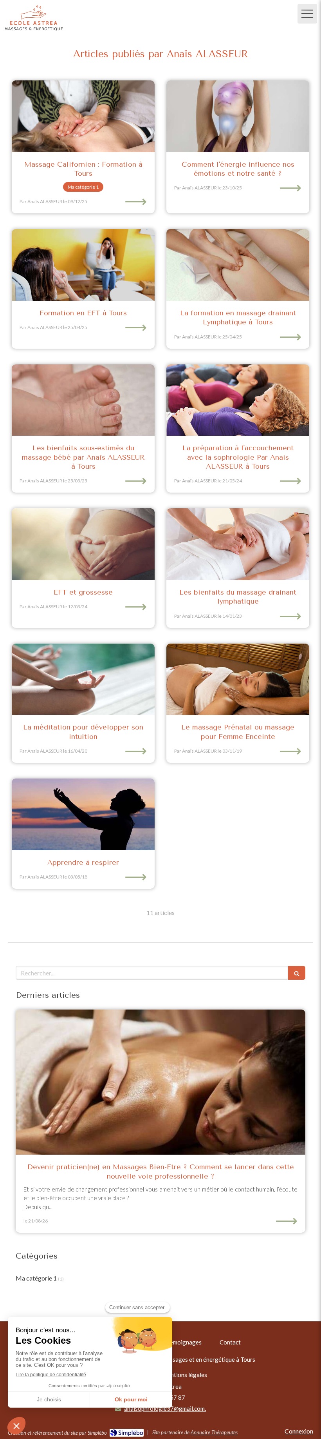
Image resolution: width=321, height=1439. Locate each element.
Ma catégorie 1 (36, 1278)
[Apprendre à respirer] (83, 814)
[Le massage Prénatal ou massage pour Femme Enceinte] (237, 679)
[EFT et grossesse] (83, 544)
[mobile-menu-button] (307, 14)
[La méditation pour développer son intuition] (83, 679)
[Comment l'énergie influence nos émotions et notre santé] (237, 116)
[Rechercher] (296, 973)
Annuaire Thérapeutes (214, 1432)
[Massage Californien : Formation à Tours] (83, 116)
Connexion (299, 1431)
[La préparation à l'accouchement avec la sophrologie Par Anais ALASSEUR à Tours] (237, 400)
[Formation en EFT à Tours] (83, 265)
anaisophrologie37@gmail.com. (165, 1408)
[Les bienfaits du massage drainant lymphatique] (237, 544)
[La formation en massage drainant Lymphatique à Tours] (237, 265)
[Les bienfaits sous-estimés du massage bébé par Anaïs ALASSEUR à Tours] (83, 400)
